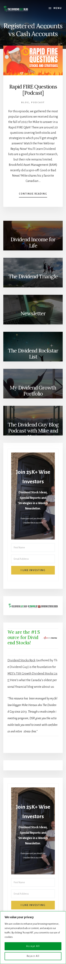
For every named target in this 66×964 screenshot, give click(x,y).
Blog (25, 102)
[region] (33, 937)
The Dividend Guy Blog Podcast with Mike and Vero (33, 429)
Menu (58, 8)
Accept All (33, 946)
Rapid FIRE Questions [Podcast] (33, 89)
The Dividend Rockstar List (33, 353)
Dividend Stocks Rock (22, 660)
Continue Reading (33, 194)
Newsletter (33, 313)
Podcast (38, 102)
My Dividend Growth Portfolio (33, 390)
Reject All (33, 956)
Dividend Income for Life (33, 242)
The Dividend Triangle (33, 276)
